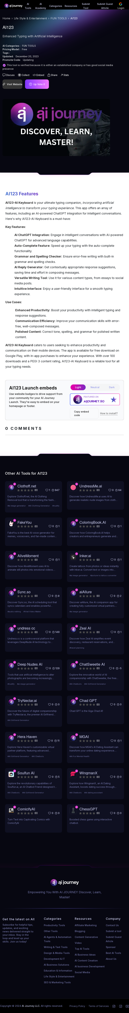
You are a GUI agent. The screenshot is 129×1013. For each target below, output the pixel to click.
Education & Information (58, 970)
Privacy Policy (77, 1006)
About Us (111, 958)
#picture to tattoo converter (103, 575)
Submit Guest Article (114, 939)
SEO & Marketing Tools (57, 982)
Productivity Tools (54, 925)
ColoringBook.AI (92, 522)
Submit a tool (113, 931)
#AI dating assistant (93, 792)
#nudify (55, 506)
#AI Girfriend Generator (95, 684)
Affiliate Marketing (86, 925)
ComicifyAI (26, 809)
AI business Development (90, 966)
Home (6, 18)
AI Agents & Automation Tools (57, 939)
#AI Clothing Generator (39, 506)
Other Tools (51, 931)
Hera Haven (27, 736)
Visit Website (14, 84)
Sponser (111, 947)
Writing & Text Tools (56, 947)
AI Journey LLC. (31, 1005)
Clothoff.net (26, 486)
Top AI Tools (82, 948)
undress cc (26, 628)
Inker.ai (85, 555)
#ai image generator (17, 506)
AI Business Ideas (85, 954)
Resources (71, 6)
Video (78, 942)
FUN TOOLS (59, 18)
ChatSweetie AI (92, 664)
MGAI (84, 736)
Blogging (80, 931)
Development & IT (54, 958)
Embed (40, 75)
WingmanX (88, 773)
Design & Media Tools (57, 953)
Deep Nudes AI (29, 664)
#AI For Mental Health (79, 756)
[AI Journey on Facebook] (120, 1006)
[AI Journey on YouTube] (127, 1006)
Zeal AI (85, 628)
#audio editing (14, 611)
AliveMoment (28, 555)
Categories (55, 6)
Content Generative (86, 937)
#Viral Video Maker (32, 611)
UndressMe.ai (90, 486)
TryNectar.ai (27, 700)
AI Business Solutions (56, 964)
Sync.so (24, 592)
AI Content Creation (86, 960)
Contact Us (112, 925)
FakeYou (24, 522)
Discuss (10, 75)
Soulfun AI (25, 773)
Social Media (82, 972)
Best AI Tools (113, 953)
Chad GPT (88, 700)
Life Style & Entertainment (30, 18)
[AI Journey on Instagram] (114, 1006)
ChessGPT (88, 809)
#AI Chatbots (76, 684)
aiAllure (85, 592)
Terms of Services (99, 1006)
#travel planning (77, 648)
